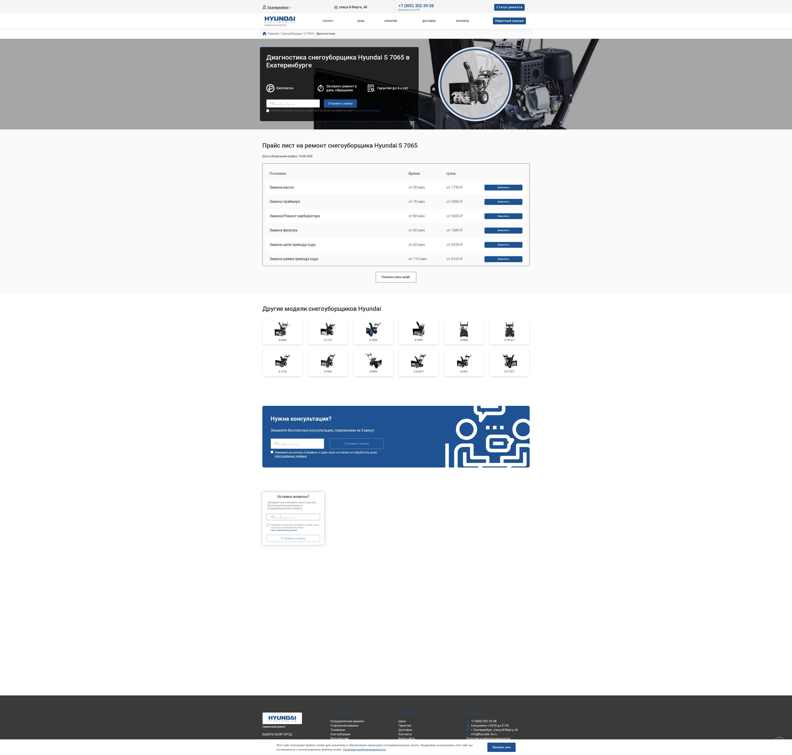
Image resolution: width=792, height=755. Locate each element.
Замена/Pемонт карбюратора (295, 216)
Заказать (503, 187)
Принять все (501, 747)
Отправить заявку (340, 103)
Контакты (462, 21)
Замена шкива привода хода (294, 259)
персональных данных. (366, 110)
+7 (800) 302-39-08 (416, 5)
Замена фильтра (283, 230)
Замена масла (282, 187)
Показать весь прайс (396, 277)
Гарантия (390, 21)
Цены (360, 21)
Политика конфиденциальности (364, 749)
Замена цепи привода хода (293, 244)
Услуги (327, 21)
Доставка (429, 21)
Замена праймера (285, 201)
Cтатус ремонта (509, 7)
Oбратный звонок (509, 20)
